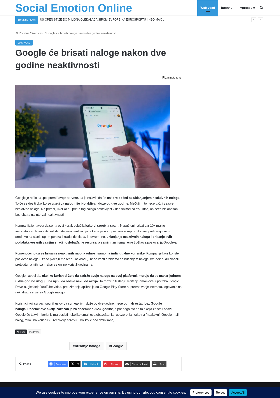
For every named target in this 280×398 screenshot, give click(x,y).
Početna (23, 33)
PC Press (34, 332)
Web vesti (207, 7)
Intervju (227, 7)
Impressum (247, 7)
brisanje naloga (87, 346)
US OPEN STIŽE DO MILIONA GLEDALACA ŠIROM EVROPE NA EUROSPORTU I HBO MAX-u (102, 19)
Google (117, 346)
